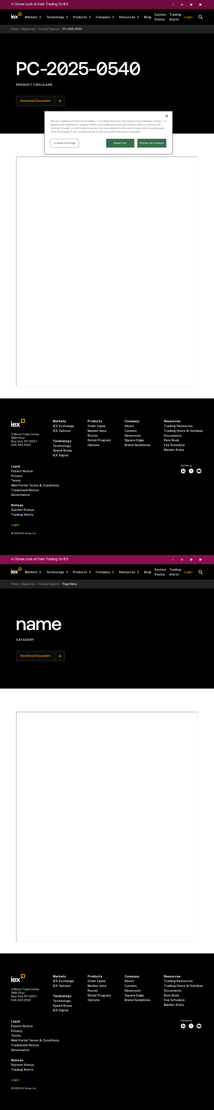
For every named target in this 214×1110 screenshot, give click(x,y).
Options (93, 445)
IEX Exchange (63, 426)
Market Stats (174, 450)
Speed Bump (62, 450)
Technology (62, 446)
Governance (20, 494)
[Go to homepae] (18, 423)
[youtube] (199, 471)
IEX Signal (61, 455)
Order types (97, 426)
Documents (172, 435)
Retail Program (99, 440)
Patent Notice (22, 471)
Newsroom (133, 435)
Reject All (120, 143)
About (129, 426)
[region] (108, 132)
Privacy (16, 476)
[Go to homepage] (16, 15)
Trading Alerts (175, 17)
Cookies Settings (65, 143)
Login (188, 17)
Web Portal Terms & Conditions (35, 485)
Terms (16, 480)
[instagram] (183, 471)
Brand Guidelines (137, 445)
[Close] (166, 116)
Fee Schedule (174, 445)
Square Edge (134, 440)
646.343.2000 (21, 445)
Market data (97, 431)
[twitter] (191, 471)
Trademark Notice (25, 490)
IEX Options (62, 431)
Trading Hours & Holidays (183, 431)
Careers (131, 431)
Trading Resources (178, 426)
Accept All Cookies (152, 143)
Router (93, 435)
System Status (160, 17)
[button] (33, 17)
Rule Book (171, 440)
